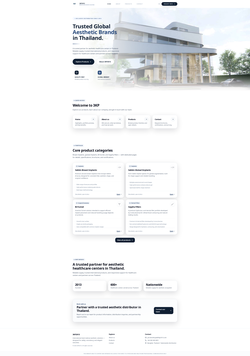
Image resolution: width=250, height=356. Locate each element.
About (118, 4)
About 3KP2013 (105, 62)
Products (128, 4)
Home (109, 4)
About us (112, 337)
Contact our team (160, 310)
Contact (140, 4)
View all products (124, 240)
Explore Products (82, 62)
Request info (168, 4)
